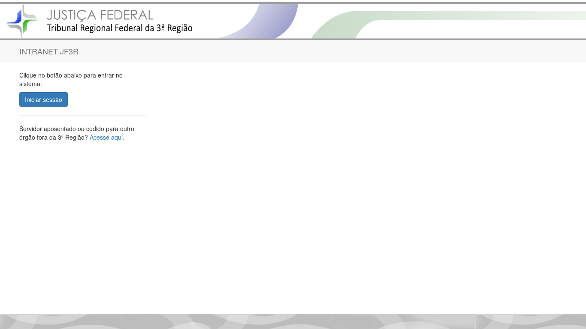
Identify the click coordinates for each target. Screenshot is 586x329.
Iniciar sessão (43, 99)
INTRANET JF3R (49, 51)
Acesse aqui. (107, 137)
